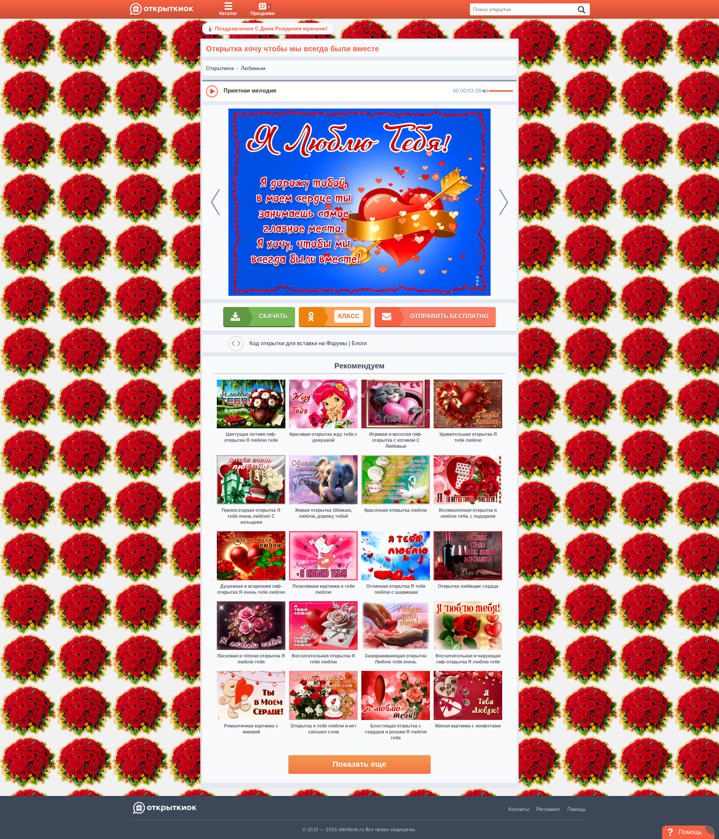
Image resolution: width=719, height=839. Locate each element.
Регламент (548, 809)
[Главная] (161, 9)
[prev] (215, 202)
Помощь (576, 809)
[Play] (212, 91)
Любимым (253, 68)
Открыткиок (220, 68)
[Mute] (485, 91)
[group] (359, 91)
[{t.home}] (165, 808)
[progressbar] (501, 91)
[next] (503, 202)
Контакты (518, 809)
